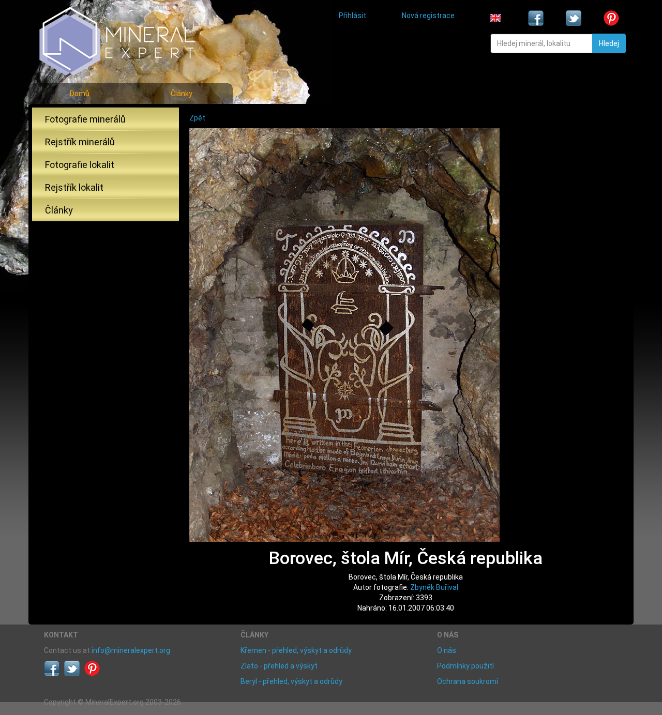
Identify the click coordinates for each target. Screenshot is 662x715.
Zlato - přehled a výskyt (279, 666)
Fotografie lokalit (79, 164)
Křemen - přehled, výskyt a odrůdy (296, 650)
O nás (446, 650)
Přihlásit (352, 15)
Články (181, 93)
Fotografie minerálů (85, 119)
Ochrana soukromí (467, 681)
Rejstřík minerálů (80, 141)
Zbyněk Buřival (434, 587)
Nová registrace (428, 15)
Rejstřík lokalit (74, 187)
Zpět (197, 118)
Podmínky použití (465, 666)
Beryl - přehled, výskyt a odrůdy (291, 681)
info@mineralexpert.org (131, 650)
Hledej (609, 43)
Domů (79, 93)
